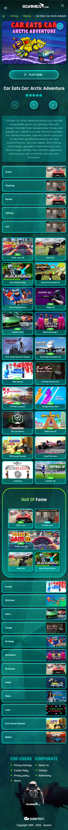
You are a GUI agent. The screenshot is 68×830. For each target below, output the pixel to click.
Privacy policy (21, 775)
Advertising (45, 775)
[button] (63, 5)
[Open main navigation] (5, 7)
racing (27, 15)
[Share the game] (15, 105)
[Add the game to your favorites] (60, 26)
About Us (44, 765)
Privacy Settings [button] (23, 765)
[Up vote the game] (53, 105)
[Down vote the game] (34, 105)
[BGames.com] (4, 16)
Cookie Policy (21, 770)
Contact (43, 770)
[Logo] (34, 5)
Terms (17, 780)
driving (14, 15)
